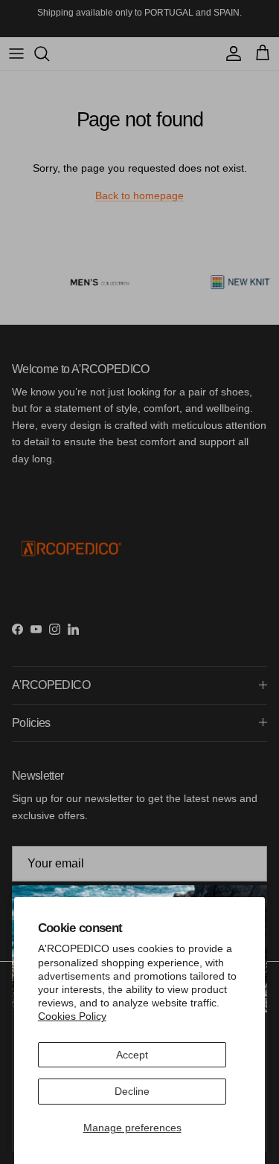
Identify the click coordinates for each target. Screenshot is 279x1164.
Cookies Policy (72, 1016)
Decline (132, 1091)
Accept (132, 1055)
